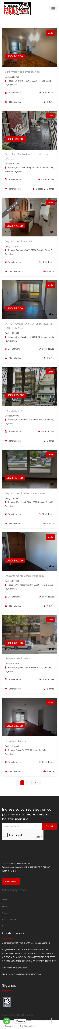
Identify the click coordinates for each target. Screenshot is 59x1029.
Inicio (4, 899)
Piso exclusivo (14, 410)
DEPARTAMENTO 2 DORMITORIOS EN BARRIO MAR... (29, 326)
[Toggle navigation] (53, 8)
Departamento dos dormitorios (25, 493)
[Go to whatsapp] (6, 1021)
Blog (4, 926)
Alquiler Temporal (9, 919)
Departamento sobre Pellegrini (25, 576)
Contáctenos (10, 882)
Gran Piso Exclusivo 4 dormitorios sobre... (26, 156)
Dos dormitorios (15, 741)
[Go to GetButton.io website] (6, 1026)
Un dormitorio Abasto (19, 658)
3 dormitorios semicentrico (22, 71)
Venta (4, 906)
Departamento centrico (20, 241)
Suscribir (49, 826)
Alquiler (5, 913)
